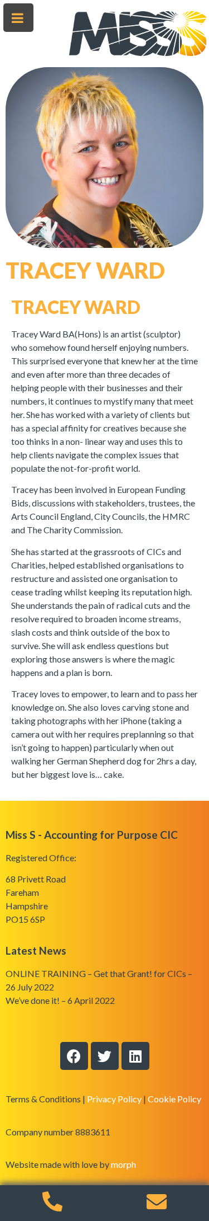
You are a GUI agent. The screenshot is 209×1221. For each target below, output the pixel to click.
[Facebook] (74, 1056)
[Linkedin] (135, 1056)
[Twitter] (105, 1056)
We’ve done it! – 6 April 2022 (60, 1000)
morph (123, 1164)
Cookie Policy (174, 1098)
